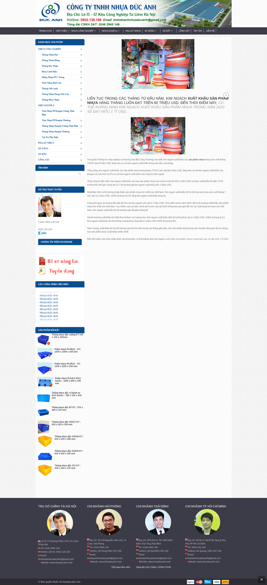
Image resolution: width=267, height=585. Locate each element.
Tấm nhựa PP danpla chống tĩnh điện (58, 113)
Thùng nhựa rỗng (51, 60)
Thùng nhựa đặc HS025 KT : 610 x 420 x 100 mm (68, 452)
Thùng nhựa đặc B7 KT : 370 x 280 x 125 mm (67, 408)
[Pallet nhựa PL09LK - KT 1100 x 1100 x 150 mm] (45, 368)
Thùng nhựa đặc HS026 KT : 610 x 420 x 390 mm (69, 437)
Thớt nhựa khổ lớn (51, 83)
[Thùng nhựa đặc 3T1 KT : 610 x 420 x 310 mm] (45, 470)
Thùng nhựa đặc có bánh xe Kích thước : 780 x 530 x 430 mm (67, 395)
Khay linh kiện (49, 71)
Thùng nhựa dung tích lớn (55, 94)
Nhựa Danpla (46, 105)
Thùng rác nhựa (50, 66)
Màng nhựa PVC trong (53, 77)
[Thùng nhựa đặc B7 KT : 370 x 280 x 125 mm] (43, 412)
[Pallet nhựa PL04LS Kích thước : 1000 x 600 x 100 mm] (45, 383)
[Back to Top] (261, 579)
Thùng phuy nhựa (50, 100)
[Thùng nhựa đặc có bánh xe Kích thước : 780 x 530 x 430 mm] (43, 398)
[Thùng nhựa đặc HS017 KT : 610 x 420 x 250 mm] (43, 427)
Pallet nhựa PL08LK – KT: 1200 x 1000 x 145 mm (67, 350)
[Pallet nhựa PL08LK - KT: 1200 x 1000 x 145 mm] (45, 354)
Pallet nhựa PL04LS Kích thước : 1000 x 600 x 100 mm (68, 381)
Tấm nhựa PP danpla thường (56, 120)
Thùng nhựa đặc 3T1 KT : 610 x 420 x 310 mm (67, 466)
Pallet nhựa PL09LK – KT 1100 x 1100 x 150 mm (67, 365)
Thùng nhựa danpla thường (56, 131)
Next (226, 95)
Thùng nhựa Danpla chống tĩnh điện (60, 126)
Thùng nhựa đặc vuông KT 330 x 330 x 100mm (67, 335)
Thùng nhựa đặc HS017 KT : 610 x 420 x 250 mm (66, 423)
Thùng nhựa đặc (50, 54)
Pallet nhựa (46, 143)
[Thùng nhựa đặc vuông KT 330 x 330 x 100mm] (43, 339)
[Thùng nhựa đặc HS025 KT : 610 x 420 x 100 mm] (45, 456)
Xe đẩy (42, 154)
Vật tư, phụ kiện (50, 137)
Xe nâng (43, 148)
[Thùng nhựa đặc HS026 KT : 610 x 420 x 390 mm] (45, 441)
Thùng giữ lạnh (50, 88)
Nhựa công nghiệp (49, 49)
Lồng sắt (43, 160)
